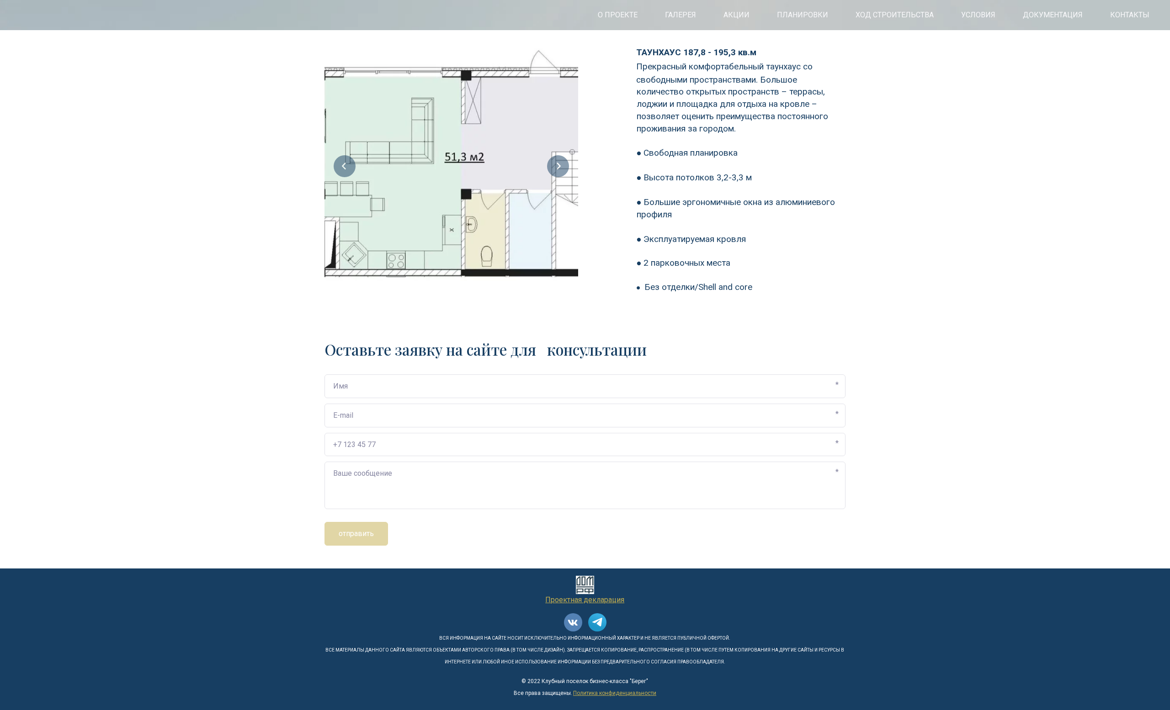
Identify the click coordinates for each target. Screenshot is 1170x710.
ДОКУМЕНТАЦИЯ (1053, 15)
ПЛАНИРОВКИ (802, 15)
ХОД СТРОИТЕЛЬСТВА (895, 15)
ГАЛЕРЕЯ (680, 15)
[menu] (585, 15)
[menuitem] (617, 15)
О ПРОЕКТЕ (618, 15)
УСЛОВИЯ (978, 15)
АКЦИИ (736, 15)
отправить (356, 533)
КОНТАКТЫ (1129, 15)
